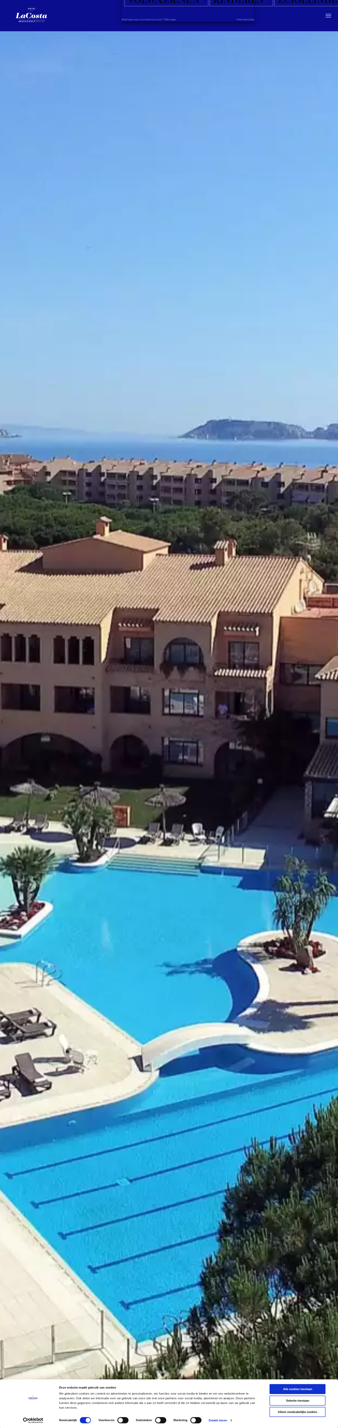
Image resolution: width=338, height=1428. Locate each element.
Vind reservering (245, 19)
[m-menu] (328, 15)
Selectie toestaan (297, 1400)
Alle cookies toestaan (297, 1389)
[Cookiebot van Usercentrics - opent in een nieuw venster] (33, 1420)
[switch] (123, 1420)
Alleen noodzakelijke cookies (297, 1412)
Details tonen (218, 1420)
